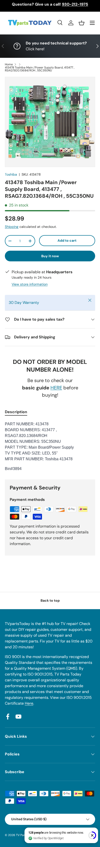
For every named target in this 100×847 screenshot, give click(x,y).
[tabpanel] (50, 446)
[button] (81, 22)
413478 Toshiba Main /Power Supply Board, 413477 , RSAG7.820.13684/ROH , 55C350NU (39, 69)
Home (9, 64)
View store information (30, 284)
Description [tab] (16, 411)
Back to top (50, 600)
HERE (56, 388)
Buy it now (50, 256)
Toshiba (11, 174)
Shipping (11, 226)
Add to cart (67, 240)
